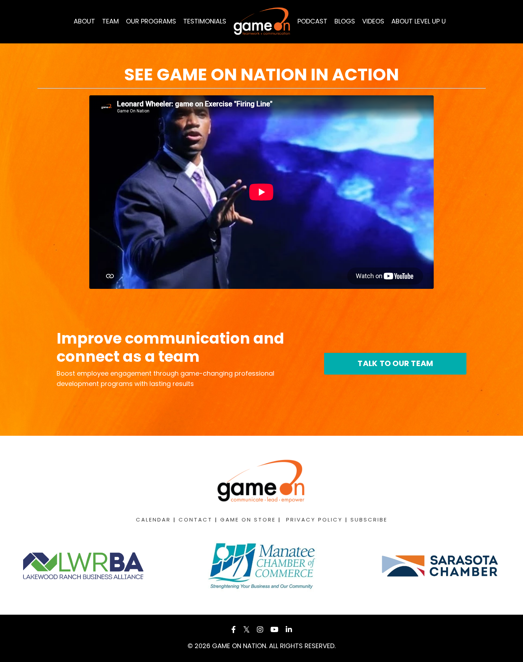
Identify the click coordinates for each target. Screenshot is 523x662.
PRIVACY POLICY (314, 519)
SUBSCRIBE (368, 519)
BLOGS (344, 21)
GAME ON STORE (248, 519)
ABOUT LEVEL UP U (418, 21)
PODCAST (312, 21)
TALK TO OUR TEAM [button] (395, 363)
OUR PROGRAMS (151, 21)
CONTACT (195, 519)
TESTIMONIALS (204, 21)
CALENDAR (153, 519)
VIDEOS (373, 21)
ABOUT (84, 21)
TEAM (110, 21)
